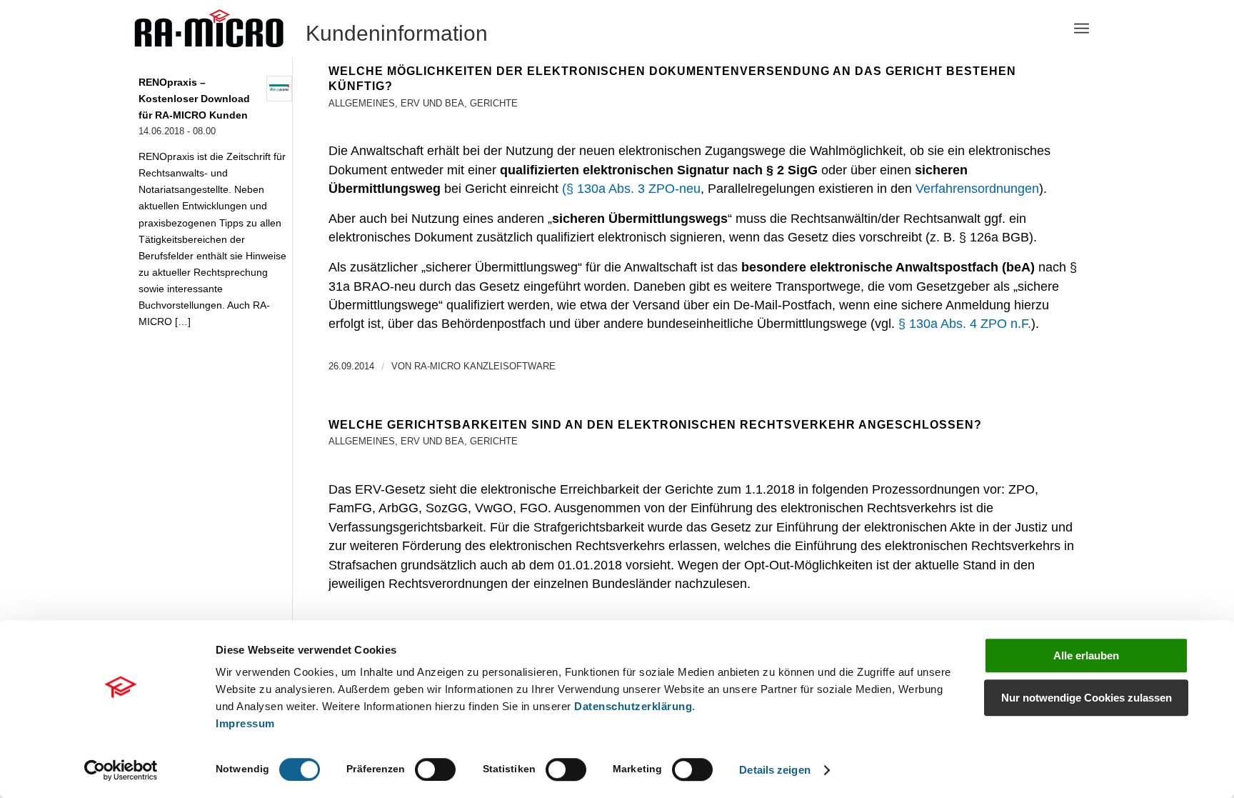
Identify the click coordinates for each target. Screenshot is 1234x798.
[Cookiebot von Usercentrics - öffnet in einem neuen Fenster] (121, 770)
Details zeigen (774, 770)
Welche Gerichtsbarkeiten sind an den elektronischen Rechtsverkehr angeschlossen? (655, 425)
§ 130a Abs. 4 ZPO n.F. (964, 323)
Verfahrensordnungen (977, 188)
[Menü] (1081, 28)
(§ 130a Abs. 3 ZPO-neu (631, 188)
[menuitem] (1081, 28)
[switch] (435, 769)
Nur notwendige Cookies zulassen (1086, 698)
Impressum (245, 723)
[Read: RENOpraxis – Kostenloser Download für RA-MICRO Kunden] (279, 88)
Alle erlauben (1086, 655)
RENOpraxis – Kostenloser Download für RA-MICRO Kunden (194, 99)
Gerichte (494, 103)
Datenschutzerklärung (633, 706)
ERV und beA (432, 103)
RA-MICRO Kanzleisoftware (485, 366)
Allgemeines (361, 103)
